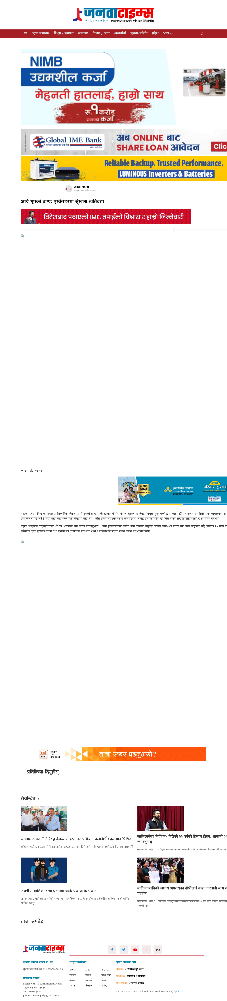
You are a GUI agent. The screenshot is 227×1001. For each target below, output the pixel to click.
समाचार (83, 33)
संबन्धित (28, 799)
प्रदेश (155, 33)
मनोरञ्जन (105, 986)
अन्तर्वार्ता (120, 33)
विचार (87, 970)
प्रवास (103, 980)
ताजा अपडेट (32, 921)
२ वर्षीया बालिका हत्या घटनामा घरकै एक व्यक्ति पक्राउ (58, 891)
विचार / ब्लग (101, 33)
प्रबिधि (88, 975)
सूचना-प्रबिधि (138, 33)
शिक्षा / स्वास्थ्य (64, 33)
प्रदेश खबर (106, 975)
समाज (72, 986)
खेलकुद (88, 986)
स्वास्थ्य (72, 980)
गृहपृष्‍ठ (72, 970)
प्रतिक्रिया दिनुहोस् (43, 772)
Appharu (178, 992)
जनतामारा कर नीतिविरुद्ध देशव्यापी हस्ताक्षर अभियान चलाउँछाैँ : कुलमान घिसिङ (77, 839)
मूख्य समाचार (40, 33)
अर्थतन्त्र (88, 980)
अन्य (166, 33)
